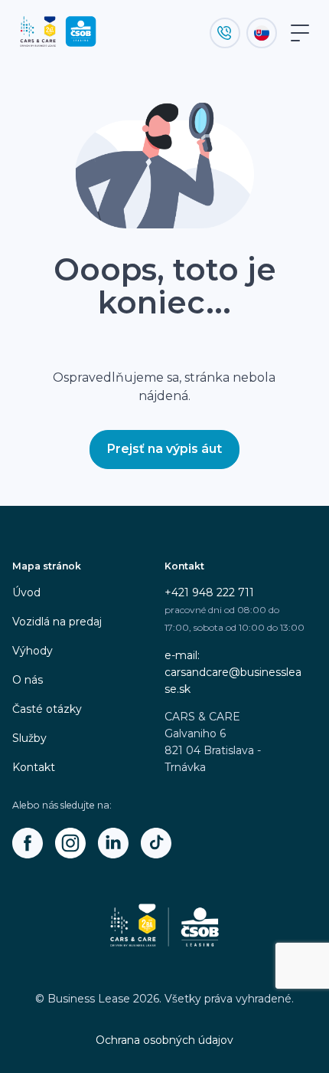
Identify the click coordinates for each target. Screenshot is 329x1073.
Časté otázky (47, 709)
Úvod (26, 592)
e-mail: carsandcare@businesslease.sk (232, 672)
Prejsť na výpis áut (164, 448)
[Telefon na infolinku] (225, 33)
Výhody (32, 651)
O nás (27, 680)
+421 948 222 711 (209, 592)
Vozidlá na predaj (57, 621)
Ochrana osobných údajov (164, 1040)
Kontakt (33, 767)
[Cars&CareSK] (27, 843)
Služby (29, 738)
